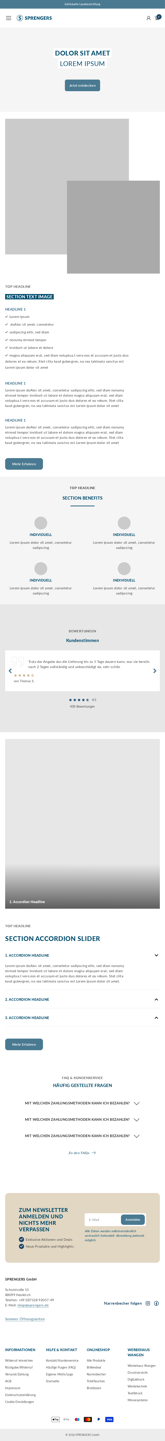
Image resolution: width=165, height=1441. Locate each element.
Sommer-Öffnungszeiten (25, 1319)
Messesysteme (138, 1400)
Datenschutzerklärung (20, 1395)
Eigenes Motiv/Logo (59, 1374)
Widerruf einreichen (19, 1360)
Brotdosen (94, 1388)
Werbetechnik (137, 1386)
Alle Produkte (96, 1360)
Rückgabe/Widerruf (19, 1367)
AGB (8, 1381)
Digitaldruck (136, 1379)
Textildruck (135, 1393)
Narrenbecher (96, 1374)
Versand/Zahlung (17, 1374)
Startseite (52, 1381)
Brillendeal (94, 1367)
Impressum (12, 1388)
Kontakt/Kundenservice (62, 1360)
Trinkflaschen (96, 1381)
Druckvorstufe (138, 1372)
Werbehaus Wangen (142, 1365)
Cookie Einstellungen (19, 1402)
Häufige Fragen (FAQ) (61, 1367)
